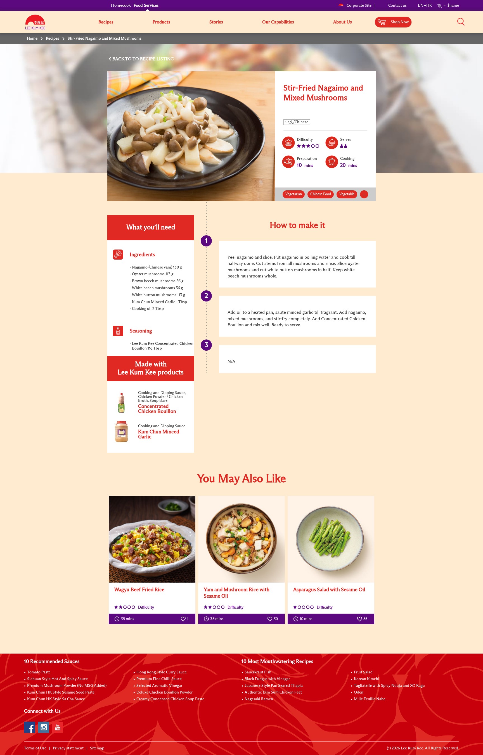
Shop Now (400, 22)
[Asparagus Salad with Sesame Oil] (331, 539)
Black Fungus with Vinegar (267, 679)
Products (161, 22)
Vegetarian (293, 194)
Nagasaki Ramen (259, 699)
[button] (461, 22)
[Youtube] (57, 727)
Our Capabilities (278, 22)
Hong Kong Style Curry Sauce (161, 672)
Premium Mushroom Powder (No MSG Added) (66, 686)
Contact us (397, 6)
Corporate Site (359, 6)
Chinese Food (320, 194)
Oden (358, 692)
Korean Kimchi (366, 679)
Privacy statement (68, 748)
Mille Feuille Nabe (369, 699)
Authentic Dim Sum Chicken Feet (273, 692)
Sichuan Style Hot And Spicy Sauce (57, 679)
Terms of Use (35, 748)
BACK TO (122, 59)
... (364, 194)
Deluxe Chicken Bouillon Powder (164, 692)
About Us (342, 22)
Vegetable (346, 194)
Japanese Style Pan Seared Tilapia (274, 686)
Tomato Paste (39, 672)
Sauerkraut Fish (258, 672)
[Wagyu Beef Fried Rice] (152, 539)
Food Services (146, 5)
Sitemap (97, 748)
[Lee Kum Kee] (35, 25)
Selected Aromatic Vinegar (159, 686)
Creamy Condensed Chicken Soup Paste (170, 699)
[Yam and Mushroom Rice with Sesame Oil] (241, 539)
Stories (216, 22)
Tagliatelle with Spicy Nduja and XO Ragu (389, 686)
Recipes (105, 22)
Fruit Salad (363, 672)
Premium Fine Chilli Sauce (159, 679)
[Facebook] (29, 727)
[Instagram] (43, 727)
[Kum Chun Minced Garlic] (150, 442)
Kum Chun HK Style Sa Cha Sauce (56, 699)
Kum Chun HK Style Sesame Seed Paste (60, 692)
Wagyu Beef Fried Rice (139, 589)
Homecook (121, 5)
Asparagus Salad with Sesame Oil (329, 589)
